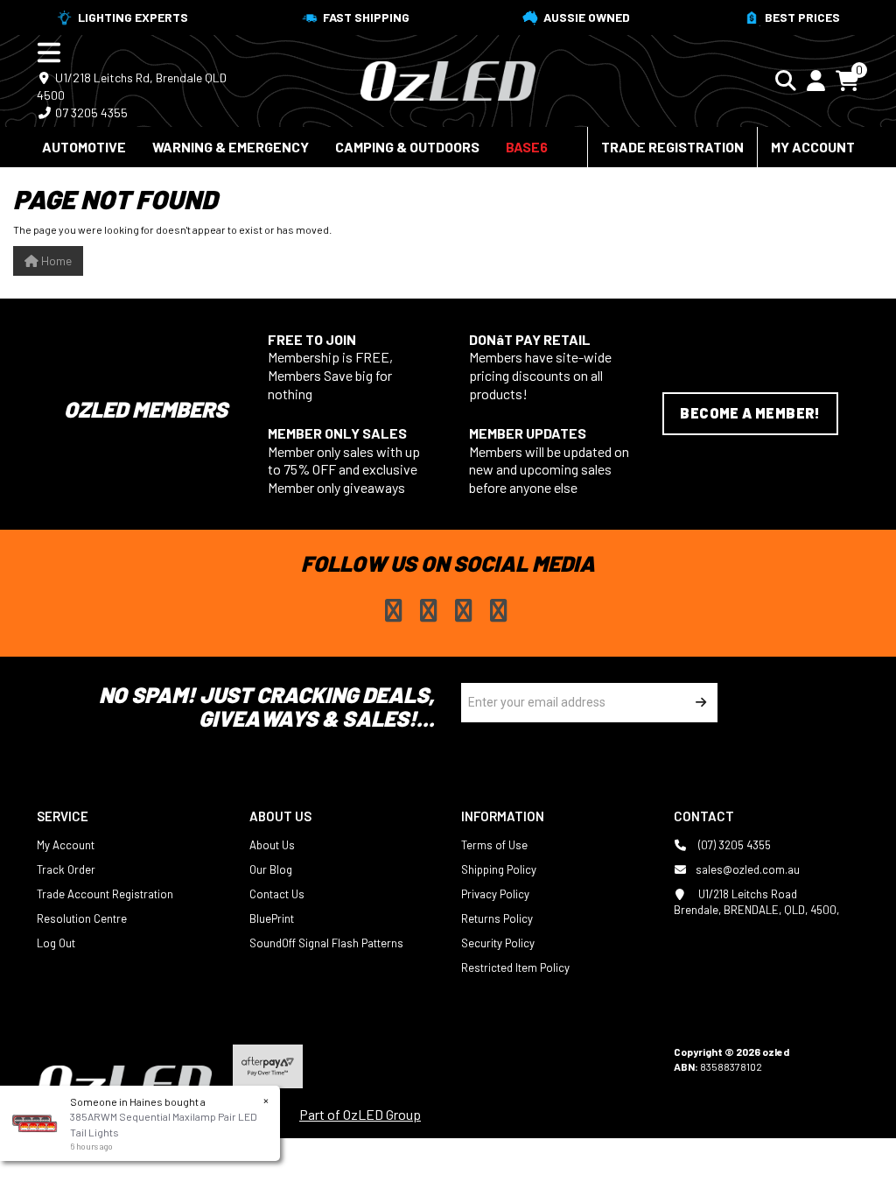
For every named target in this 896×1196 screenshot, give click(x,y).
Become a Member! (750, 413)
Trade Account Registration (105, 894)
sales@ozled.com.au (748, 869)
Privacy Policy (495, 894)
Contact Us (276, 894)
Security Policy (498, 943)
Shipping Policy (498, 869)
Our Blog (270, 869)
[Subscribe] (698, 702)
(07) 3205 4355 (733, 845)
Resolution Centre (82, 918)
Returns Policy (497, 918)
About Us (272, 845)
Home (55, 260)
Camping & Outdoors (407, 146)
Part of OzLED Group (360, 1114)
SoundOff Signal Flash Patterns (326, 943)
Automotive (84, 146)
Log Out (56, 943)
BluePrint (271, 918)
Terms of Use (494, 845)
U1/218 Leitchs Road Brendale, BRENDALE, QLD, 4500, (756, 902)
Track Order (66, 869)
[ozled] (448, 79)
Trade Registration (672, 146)
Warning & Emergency (230, 146)
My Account (813, 146)
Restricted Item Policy (515, 967)
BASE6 (527, 146)
